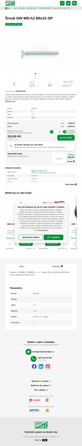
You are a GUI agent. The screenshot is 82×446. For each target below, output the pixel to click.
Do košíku (27, 244)
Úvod (15, 8)
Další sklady (69, 184)
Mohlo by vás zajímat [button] (40, 385)
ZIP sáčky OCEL (32, 8)
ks (61, 132)
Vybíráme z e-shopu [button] (39, 381)
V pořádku (55, 237)
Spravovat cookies (30, 237)
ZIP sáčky (22, 8)
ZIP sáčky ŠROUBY (45, 8)
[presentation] (76, 224)
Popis (21, 266)
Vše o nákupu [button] (39, 390)
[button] (35, 74)
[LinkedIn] (41, 367)
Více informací (43, 230)
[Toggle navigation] (62, 3)
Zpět (9, 8)
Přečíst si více (10, 101)
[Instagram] (48, 367)
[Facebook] (34, 367)
